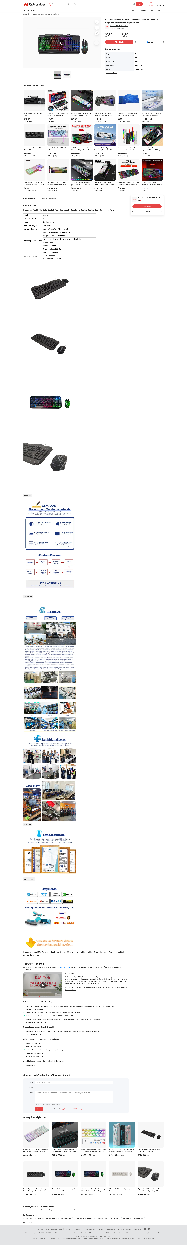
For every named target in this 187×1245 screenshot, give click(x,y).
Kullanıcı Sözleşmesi (56, 1229)
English (35, 1233)
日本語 (55, 1233)
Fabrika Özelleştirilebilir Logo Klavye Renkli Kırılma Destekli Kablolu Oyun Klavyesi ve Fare (64, 1191)
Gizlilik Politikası (69, 1229)
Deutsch (76, 1233)
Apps (151, 10)
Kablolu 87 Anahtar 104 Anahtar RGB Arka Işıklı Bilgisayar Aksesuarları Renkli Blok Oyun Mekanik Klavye (57, 149)
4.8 (141, 201)
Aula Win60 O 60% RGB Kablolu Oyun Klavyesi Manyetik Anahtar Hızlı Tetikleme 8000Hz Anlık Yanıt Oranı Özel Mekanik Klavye (57, 184)
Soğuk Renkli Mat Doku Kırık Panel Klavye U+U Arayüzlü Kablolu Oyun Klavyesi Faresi (93, 1191)
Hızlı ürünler (101, 1229)
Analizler (128, 1229)
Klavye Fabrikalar (66, 1219)
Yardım (143, 10)
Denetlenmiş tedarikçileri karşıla (115, 1229)
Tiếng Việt (147, 1233)
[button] (134, 4)
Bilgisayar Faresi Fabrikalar (84, 1219)
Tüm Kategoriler (31, 10)
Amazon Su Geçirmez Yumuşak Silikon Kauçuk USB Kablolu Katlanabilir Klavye (127, 114)
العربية (113, 1233)
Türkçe (140, 1233)
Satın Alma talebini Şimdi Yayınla (73, 1109)
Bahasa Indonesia (157, 1233)
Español (69, 1233)
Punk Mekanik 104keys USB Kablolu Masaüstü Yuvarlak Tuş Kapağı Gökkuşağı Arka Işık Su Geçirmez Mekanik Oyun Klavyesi (128, 184)
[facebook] (145, 1229)
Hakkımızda (40, 1229)
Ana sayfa (26, 14)
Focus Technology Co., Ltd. (93, 1236)
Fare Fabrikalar (29, 1219)
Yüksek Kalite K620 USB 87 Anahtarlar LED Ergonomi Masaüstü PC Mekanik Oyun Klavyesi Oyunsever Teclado (122, 1152)
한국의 (107, 1233)
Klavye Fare (114, 1219)
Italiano (91, 1233)
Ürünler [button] (54, 4)
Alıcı (133, 10)
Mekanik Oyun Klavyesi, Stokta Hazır (33, 114)
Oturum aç (160, 5)
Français (62, 1233)
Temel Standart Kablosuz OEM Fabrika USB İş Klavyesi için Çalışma (33, 149)
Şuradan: (31, 1087)
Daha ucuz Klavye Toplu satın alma (132, 1219)
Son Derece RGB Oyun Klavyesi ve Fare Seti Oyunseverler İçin (81, 114)
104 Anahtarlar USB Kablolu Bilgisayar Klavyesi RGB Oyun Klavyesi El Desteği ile (103, 114)
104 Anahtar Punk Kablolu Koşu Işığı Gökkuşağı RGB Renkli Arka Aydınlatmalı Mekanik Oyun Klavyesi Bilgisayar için (80, 184)
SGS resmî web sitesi (63, 967)
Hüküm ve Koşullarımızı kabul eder (138, 1238)
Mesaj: (32, 1092)
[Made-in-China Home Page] (34, 4)
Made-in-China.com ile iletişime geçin (85, 1229)
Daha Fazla (26, 1222)
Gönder (39, 1109)
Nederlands (121, 1233)
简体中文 (41, 1233)
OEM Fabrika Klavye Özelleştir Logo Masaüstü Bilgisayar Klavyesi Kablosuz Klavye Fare (121, 1191)
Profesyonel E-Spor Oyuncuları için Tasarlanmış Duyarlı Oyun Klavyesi (104, 149)
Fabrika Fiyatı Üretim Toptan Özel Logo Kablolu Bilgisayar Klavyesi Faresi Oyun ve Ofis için (36, 1191)
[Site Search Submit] (139, 4)
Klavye (47, 14)
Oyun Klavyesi (55, 14)
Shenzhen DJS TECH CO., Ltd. (119, 26)
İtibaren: (31, 1082)
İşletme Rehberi (138, 1229)
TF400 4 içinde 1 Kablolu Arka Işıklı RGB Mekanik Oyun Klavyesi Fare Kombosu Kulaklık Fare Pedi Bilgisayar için (81, 149)
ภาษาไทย (133, 1233)
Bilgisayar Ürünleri (37, 14)
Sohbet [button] (150, 42)
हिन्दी (127, 1233)
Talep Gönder (119, 42)
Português (83, 1233)
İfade (47, 1229)
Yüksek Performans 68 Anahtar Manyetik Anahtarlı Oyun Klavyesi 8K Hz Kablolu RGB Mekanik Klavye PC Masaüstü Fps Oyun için (128, 149)
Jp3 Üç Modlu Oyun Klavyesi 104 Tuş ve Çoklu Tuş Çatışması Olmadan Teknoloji (151, 114)
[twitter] (149, 1229)
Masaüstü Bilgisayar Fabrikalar (47, 1219)
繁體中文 (48, 1233)
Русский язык (99, 1233)
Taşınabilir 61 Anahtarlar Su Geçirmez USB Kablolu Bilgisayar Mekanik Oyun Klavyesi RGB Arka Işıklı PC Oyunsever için (151, 149)
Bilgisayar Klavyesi (101, 1219)
